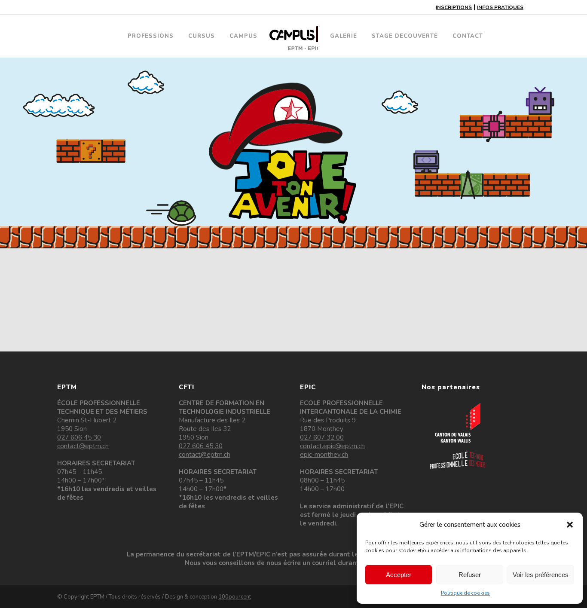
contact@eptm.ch (83, 446)
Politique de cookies (465, 593)
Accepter (398, 574)
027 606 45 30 (79, 437)
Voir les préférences (541, 574)
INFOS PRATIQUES (500, 7)
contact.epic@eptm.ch (332, 446)
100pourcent (234, 597)
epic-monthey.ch (324, 454)
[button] (570, 524)
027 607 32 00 (322, 437)
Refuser (470, 574)
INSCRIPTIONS (454, 7)
